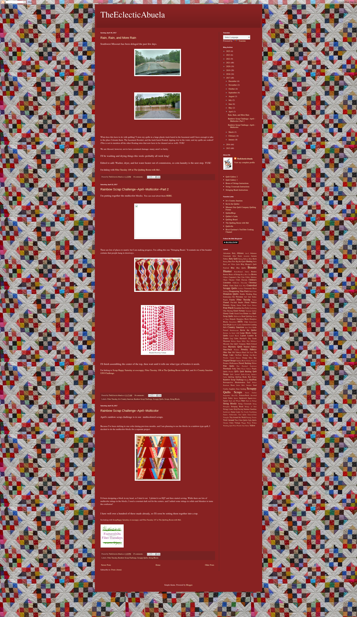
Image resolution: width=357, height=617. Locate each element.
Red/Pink (253, 379)
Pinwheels (227, 368)
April (231, 111)
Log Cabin (234, 338)
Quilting (231, 377)
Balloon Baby (247, 259)
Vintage (237, 423)
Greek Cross (238, 313)
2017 (228, 77)
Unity (231, 423)
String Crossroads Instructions (237, 186)
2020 (228, 66)
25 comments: (138, 554)
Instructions (253, 322)
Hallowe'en (237, 316)
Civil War (242, 286)
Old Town (250, 352)
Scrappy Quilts (158, 399)
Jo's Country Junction (125, 399)
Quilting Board (231, 219)
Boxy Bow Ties (246, 274)
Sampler (249, 385)
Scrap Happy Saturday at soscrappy (128, 370)
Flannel (226, 302)
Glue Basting (228, 311)
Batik (255, 259)
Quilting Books (241, 377)
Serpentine (226, 395)
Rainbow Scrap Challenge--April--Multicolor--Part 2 (134, 189)
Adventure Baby (229, 253)
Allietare (240, 253)
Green (245, 313)
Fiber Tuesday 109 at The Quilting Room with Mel (137, 169)
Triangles (226, 417)
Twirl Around (228, 420)
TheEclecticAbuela (132, 14)
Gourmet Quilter (251, 311)
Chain (225, 280)
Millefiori (254, 341)
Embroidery (227, 297)
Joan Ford (248, 327)
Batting (225, 261)
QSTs (236, 371)
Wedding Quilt (228, 426)
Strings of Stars (251, 406)
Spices (236, 398)
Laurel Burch (234, 336)
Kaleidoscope (234, 330)
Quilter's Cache (232, 216)
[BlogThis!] (151, 177)
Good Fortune (239, 310)
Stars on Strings (251, 401)
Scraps (167, 399)
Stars (243, 400)
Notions (236, 350)
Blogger (189, 585)
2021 (228, 62)
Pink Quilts (228, 366)
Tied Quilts (242, 415)
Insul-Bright (227, 324)
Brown (254, 274)
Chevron (244, 280)
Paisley (248, 361)
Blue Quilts (241, 268)
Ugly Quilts (252, 420)
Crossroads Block (250, 288)
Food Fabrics (252, 305)
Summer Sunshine (250, 409)
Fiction (254, 300)
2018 (228, 74)
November (233, 85)
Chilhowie (236, 283)
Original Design (229, 360)
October (232, 88)
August (232, 96)
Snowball (254, 395)
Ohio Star (227, 352)
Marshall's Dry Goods (248, 338)
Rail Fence (252, 377)
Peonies (226, 363)
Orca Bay (253, 358)
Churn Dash (233, 285)
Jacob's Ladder (237, 325)
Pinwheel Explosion (249, 366)
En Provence (237, 296)
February (232, 135)
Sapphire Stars (234, 389)
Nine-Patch (227, 349)
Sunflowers (226, 412)
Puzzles (231, 371)
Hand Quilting (247, 316)
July (230, 100)
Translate (242, 40)
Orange (244, 358)
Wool (235, 426)
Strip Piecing (238, 409)
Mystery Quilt (235, 346)
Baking (240, 259)
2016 (228, 144)
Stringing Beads (237, 406)
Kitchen (225, 333)
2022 (228, 58)
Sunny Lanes (235, 412)
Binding (249, 261)
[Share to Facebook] (156, 177)
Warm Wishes (252, 423)
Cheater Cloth (234, 280)
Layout (243, 335)
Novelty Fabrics (249, 349)
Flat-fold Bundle (237, 302)
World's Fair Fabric (243, 426)
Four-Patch (228, 307)
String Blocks (175, 399)
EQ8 (249, 297)
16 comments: (138, 177)
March (231, 132)
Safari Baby (240, 385)
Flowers (226, 305)
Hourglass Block (243, 319)
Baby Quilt (233, 258)
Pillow (254, 363)
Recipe (246, 380)
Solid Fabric (228, 398)
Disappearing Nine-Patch (239, 291)
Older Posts (209, 565)
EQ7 (245, 297)
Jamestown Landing (249, 324)
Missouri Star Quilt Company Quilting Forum (241, 208)
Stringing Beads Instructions (237, 190)
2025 (228, 51)
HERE (169, 195)
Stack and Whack (235, 401)
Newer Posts (106, 565)
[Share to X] (153, 177)
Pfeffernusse (233, 363)
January (232, 139)
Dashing (225, 291)
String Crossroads (244, 404)
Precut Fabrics (246, 369)
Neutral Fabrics (250, 346)
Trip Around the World (238, 417)
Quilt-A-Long (245, 374)
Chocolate (244, 283)
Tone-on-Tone (252, 415)
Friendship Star (239, 308)
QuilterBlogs (231, 213)
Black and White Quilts (231, 264)
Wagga (243, 423)
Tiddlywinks (233, 415)
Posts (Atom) (116, 569)
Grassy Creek (228, 313)
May (231, 107)
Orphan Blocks (241, 361)
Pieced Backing (245, 363)
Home (158, 565)
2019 (228, 70)
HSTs (240, 321)
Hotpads (233, 319)
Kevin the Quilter (232, 204)
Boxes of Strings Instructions (237, 183)
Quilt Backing (245, 371)
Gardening (253, 308)
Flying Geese (236, 305)
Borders (254, 271)
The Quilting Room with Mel (237, 222)
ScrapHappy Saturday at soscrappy (126, 520)
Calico (225, 277)
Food (244, 305)
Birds (255, 261)
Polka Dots (236, 368)
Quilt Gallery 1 (232, 180)
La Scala (232, 333)
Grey (250, 313)
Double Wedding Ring (248, 294)
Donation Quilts (231, 293)
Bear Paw (231, 261)
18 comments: (139, 395)
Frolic (247, 308)
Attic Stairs (237, 256)
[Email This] (148, 177)
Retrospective (228, 382)
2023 (228, 55)
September (233, 92)
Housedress (233, 322)
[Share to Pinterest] (159, 177)
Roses (233, 385)
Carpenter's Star (234, 277)
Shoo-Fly (234, 395)
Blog (242, 264)
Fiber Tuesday (112, 399)
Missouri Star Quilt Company (234, 344)
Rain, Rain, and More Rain (118, 37)
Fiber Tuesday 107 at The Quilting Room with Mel (162, 520)
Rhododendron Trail (242, 382)
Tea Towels (245, 412)
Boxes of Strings (234, 274)
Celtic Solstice (251, 277)
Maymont (226, 341)
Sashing (243, 389)
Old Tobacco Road (239, 352)
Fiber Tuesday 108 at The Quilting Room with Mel (167, 370)
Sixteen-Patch (244, 395)
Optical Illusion (235, 358)
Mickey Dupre (236, 341)
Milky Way (246, 341)
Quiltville (229, 226)
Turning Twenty (251, 417)
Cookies (240, 288)
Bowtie (225, 274)
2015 (228, 148)
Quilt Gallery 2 (232, 176)
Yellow (252, 425)
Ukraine (225, 423)
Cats (243, 277)
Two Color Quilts (241, 420)
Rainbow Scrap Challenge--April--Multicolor (129, 410)
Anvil (247, 253)
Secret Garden (251, 392)
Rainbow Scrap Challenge (143, 399)
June (231, 104)
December (233, 81)
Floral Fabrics (251, 302)
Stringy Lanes (228, 409)
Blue (232, 267)
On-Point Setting (241, 355)
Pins (238, 366)
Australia (246, 256)
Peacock (254, 361)
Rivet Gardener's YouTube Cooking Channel (240, 230)
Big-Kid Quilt (241, 261)
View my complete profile (244, 162)
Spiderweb (243, 398)
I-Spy (246, 322)
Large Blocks (245, 333)
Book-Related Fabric (241, 272)
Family (232, 299)
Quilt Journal (234, 374)
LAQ (237, 333)
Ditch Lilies (253, 291)
